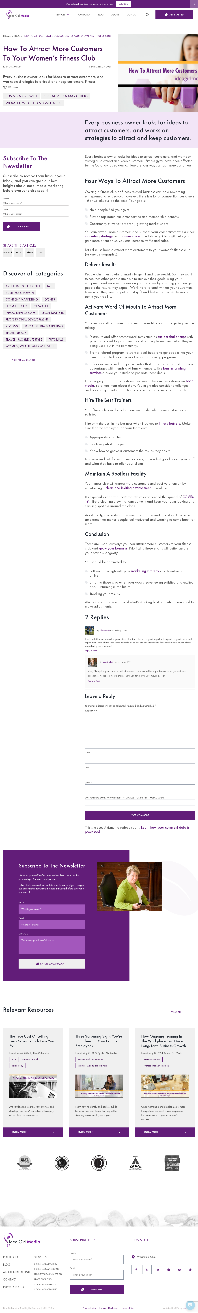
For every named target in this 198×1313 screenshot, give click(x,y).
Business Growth (21, 95)
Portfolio (83, 14)
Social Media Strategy (45, 1264)
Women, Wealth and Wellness (33, 103)
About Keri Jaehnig (17, 1272)
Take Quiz (123, 3)
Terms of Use (127, 1308)
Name (88, 752)
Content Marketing (22, 299)
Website (88, 782)
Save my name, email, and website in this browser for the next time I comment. (125, 797)
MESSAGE (23, 933)
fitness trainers (169, 423)
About (115, 14)
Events (49, 299)
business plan (130, 236)
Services (60, 14)
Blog (101, 14)
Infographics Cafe (20, 313)
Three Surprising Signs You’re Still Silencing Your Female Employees (98, 1041)
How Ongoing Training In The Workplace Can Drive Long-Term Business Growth (163, 1041)
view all (176, 1012)
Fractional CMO (43, 1279)
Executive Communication (48, 1274)
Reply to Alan (91, 650)
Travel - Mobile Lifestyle (24, 339)
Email (88, 767)
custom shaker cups (172, 336)
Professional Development (27, 319)
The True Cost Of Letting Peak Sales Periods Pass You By (31, 1041)
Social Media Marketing (66, 95)
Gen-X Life (41, 306)
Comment (91, 711)
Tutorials (56, 339)
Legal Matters (53, 313)
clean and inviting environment (128, 487)
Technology (16, 333)
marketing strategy (99, 236)
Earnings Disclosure (108, 1308)
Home (7, 36)
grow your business (113, 548)
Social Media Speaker (45, 1284)
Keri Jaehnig (108, 662)
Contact (132, 14)
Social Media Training (45, 1289)
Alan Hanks (105, 630)
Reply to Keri (94, 680)
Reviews (12, 326)
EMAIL (6, 209)
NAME (6, 198)
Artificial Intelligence (23, 286)
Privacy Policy (13, 1287)
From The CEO (16, 306)
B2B (49, 286)
